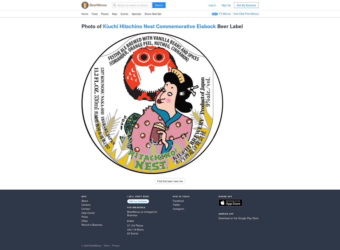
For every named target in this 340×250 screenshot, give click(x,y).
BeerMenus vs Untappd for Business (142, 213)
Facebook (178, 201)
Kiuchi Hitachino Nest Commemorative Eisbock (159, 26)
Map (114, 14)
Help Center (88, 213)
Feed (95, 14)
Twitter (176, 204)
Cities (84, 221)
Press (84, 216)
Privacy (116, 245)
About (84, 201)
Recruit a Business (91, 224)
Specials (136, 14)
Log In (212, 5)
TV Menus (224, 13)
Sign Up (226, 5)
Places (105, 14)
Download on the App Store (230, 202)
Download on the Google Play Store (239, 218)
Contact (85, 209)
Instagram (178, 209)
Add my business (138, 201)
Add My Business (246, 5)
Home (84, 14)
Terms (106, 245)
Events (124, 14)
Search (159, 5)
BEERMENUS (94, 5)
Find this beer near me (170, 181)
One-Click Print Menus (246, 13)
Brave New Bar (153, 14)
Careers (85, 204)
